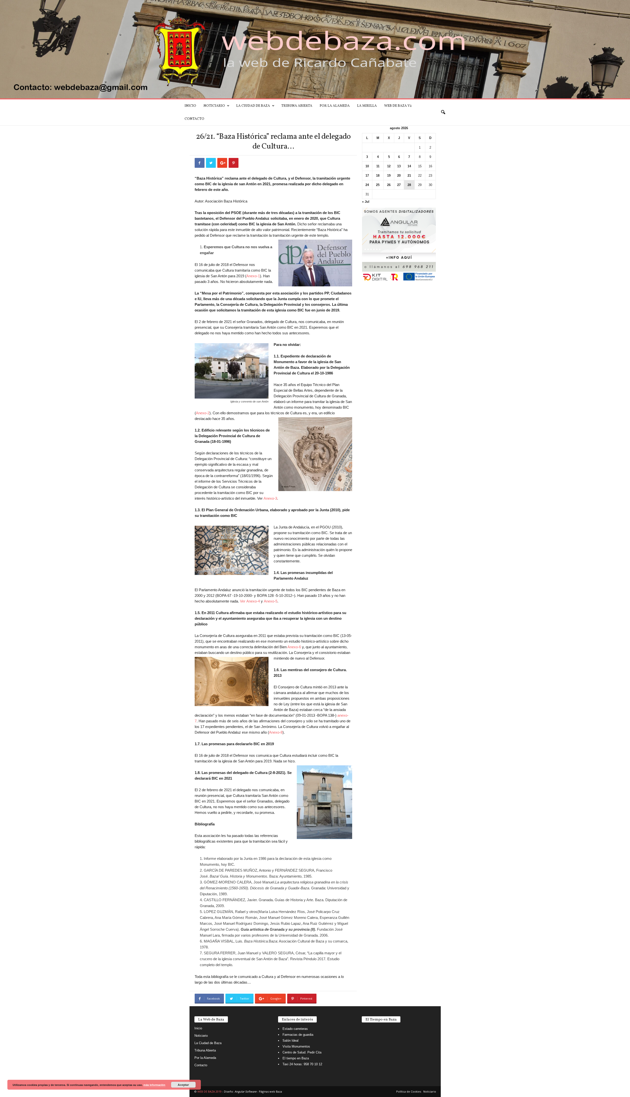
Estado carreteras (295, 1029)
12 (389, 166)
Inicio (190, 106)
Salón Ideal (291, 1040)
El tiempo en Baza (296, 1058)
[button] (443, 112)
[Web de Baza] (315, 49)
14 (409, 166)
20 (399, 175)
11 (377, 166)
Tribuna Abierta (296, 106)
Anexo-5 (270, 601)
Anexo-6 (294, 647)
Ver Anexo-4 (250, 601)
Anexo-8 (276, 732)
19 (389, 175)
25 (377, 185)
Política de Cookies (408, 1091)
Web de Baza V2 (398, 106)
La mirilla (367, 106)
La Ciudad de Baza (253, 106)
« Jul (365, 201)
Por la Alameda (335, 106)
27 (399, 185)
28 (409, 185)
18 (377, 175)
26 (389, 185)
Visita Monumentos (296, 1046)
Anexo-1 (253, 276)
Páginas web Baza (270, 1091)
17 (367, 175)
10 (367, 166)
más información (154, 1085)
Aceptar (183, 1084)
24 (367, 185)
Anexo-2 (202, 413)
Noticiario (214, 106)
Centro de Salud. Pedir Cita (302, 1052)
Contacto (194, 119)
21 (409, 175)
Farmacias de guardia (298, 1034)
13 (399, 166)
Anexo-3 (270, 498)
